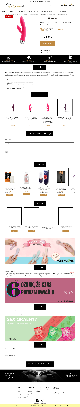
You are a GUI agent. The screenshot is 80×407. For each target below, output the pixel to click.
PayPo (19, 390)
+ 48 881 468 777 (57, 394)
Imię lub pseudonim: (8, 139)
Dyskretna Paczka (30, 396)
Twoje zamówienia (39, 390)
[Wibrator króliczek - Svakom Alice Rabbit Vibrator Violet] (65, 107)
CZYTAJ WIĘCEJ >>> (8, 277)
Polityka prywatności (29, 390)
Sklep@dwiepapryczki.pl (58, 392)
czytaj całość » (72, 272)
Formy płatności (21, 396)
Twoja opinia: (7, 143)
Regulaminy (29, 393)
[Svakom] (53, 18)
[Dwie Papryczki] (14, 6)
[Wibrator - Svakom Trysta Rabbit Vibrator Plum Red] (21, 30)
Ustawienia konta (39, 391)
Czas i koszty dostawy (20, 393)
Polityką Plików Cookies (34, 405)
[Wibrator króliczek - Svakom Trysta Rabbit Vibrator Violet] (13, 107)
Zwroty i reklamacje (22, 397)
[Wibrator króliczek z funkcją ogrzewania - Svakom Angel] (30, 107)
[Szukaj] (50, 5)
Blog (28, 394)
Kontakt (19, 391)
